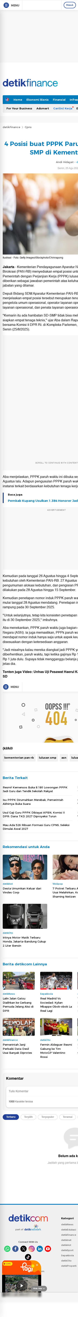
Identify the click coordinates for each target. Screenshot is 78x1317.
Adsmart (42, 108)
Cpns (28, 127)
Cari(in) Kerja (62, 108)
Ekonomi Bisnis (37, 99)
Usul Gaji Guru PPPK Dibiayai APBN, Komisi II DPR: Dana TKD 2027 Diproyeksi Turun (34, 814)
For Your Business (19, 108)
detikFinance (11, 127)
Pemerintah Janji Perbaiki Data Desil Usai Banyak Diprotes (17, 1048)
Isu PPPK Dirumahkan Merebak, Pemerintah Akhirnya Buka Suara (33, 801)
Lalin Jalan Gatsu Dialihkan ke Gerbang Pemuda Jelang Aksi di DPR (18, 1004)
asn (63, 757)
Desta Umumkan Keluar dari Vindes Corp (22, 890)
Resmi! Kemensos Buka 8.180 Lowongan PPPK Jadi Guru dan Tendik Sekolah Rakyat (35, 789)
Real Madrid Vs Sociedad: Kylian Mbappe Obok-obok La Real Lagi (56, 1004)
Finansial (59, 99)
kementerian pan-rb (19, 757)
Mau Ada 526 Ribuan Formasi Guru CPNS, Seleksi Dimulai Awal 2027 (36, 826)
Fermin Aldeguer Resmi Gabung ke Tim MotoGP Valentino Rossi (56, 1051)
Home (18, 99)
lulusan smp (47, 757)
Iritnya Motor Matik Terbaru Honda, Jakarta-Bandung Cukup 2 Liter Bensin (24, 941)
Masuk (69, 5)
